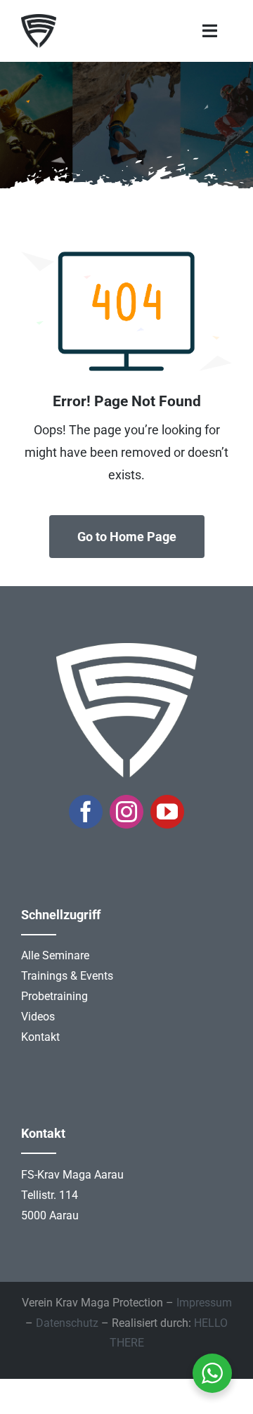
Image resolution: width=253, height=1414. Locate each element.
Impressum (204, 1302)
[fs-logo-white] (126, 649)
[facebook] (86, 812)
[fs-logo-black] (38, 20)
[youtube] (167, 812)
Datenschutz (67, 1323)
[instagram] (126, 812)
